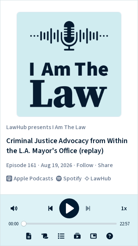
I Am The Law (69, 127)
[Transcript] (45, 236)
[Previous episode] (50, 208)
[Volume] (14, 208)
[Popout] (93, 236)
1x (124, 207)
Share (105, 165)
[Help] (109, 236)
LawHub (16, 127)
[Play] (69, 208)
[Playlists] (77, 236)
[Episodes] (61, 236)
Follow (85, 165)
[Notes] (28, 236)
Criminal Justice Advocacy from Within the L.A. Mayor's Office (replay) (67, 146)
